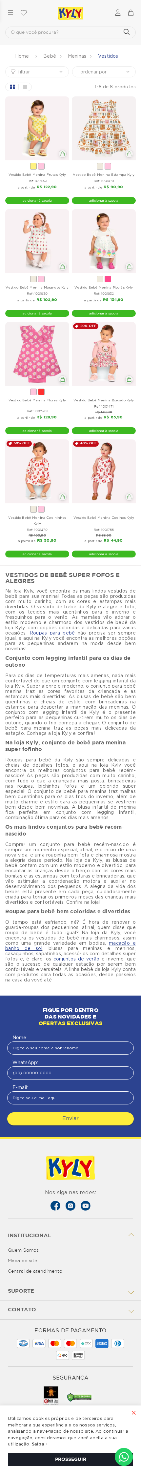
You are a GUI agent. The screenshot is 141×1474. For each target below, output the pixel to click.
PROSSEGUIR (70, 1460)
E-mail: (20, 1087)
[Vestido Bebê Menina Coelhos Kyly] (104, 471)
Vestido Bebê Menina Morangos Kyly (37, 287)
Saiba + (40, 1444)
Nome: (20, 1037)
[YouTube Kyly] (86, 1206)
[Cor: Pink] (108, 279)
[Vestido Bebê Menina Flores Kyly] (37, 354)
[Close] (133, 1413)
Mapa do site (22, 1261)
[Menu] (10, 13)
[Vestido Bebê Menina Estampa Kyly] (104, 128)
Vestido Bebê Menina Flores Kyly (37, 400)
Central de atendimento (35, 1271)
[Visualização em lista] (25, 87)
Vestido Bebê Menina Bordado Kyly (103, 400)
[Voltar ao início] (22, 56)
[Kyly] (70, 13)
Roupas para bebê (52, 633)
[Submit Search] (126, 32)
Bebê (49, 56)
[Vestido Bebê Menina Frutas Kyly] (37, 128)
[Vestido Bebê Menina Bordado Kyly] (104, 354)
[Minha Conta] (118, 13)
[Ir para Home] (70, 1169)
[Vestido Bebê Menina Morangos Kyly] (37, 241)
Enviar (70, 1118)
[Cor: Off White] (100, 166)
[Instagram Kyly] (70, 1206)
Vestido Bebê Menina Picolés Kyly (103, 287)
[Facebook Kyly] (55, 1206)
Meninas (77, 56)
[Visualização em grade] (12, 87)
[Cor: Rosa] (41, 166)
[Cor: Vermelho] (41, 392)
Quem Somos (23, 1250)
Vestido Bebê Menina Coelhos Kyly (103, 517)
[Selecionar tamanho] (62, 153)
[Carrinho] (130, 13)
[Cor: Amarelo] (33, 166)
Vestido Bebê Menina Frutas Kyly (37, 174)
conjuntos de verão (76, 958)
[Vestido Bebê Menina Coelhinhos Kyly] (37, 471)
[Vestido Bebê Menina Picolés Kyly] (104, 241)
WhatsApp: (25, 1062)
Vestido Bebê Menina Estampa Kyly (103, 174)
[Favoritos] (23, 13)
